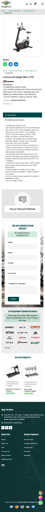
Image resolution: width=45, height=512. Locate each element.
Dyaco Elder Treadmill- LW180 (14, 390)
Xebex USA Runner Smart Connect (32, 390)
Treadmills (11, 386)
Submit (13, 299)
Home (3, 11)
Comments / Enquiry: (17, 284)
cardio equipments (13, 384)
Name (10, 242)
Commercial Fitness (18, 100)
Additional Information (15, 120)
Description (11, 115)
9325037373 (22, 235)
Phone (10, 263)
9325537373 (24, 233)
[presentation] (6, 204)
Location (12, 273)
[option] (22, 37)
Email (10, 253)
